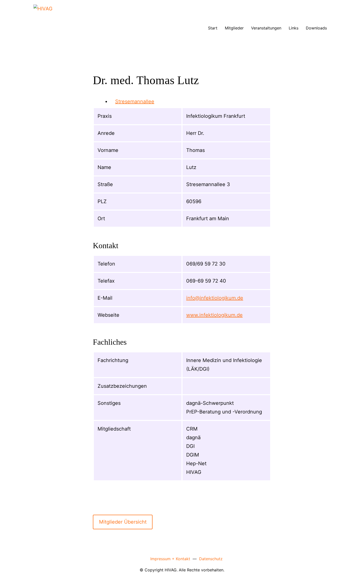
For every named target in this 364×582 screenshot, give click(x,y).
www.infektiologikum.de (214, 315)
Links (293, 27)
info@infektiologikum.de (214, 298)
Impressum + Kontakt (170, 558)
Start (212, 27)
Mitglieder (234, 27)
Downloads (316, 27)
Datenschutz (211, 558)
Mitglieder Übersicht (123, 522)
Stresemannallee (134, 101)
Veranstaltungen (266, 27)
